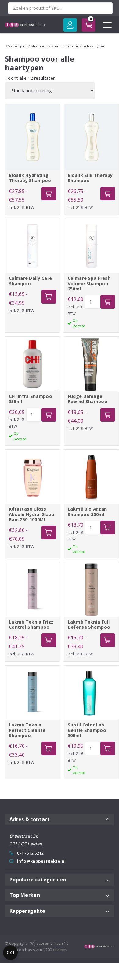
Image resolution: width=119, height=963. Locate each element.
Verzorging (17, 46)
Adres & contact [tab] (29, 819)
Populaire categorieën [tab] (37, 879)
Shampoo (39, 46)
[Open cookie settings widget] (10, 952)
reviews (60, 949)
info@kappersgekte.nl (41, 861)
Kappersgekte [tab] (27, 911)
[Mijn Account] (70, 25)
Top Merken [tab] (24, 895)
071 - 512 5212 (30, 853)
